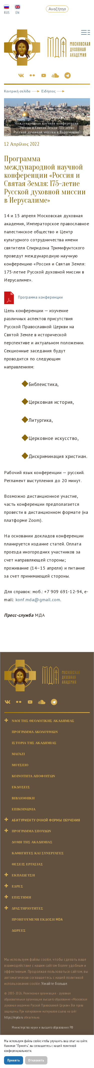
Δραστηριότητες (27, 908)
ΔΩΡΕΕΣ (19, 930)
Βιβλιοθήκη (23, 798)
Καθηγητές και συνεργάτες (38, 853)
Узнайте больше (54, 983)
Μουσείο (20, 765)
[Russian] (6, 6)
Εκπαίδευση (23, 875)
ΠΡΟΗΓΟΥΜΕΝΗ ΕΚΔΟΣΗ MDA (37, 919)
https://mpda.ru (13, 1017)
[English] (17, 6)
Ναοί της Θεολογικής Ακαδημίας (43, 721)
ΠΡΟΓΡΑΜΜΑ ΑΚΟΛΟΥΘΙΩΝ (35, 732)
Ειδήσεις (48, 91)
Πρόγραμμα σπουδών (31, 831)
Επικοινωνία (23, 809)
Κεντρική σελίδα (17, 91)
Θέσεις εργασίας (27, 864)
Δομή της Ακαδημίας (32, 842)
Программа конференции (40, 297)
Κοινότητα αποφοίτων (33, 776)
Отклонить (36, 1060)
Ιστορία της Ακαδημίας (34, 743)
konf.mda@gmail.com (38, 599)
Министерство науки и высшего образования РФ (42, 1027)
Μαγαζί (18, 754)
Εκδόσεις (21, 787)
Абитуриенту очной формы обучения (46, 820)
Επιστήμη (21, 897)
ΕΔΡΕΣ (17, 886)
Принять (13, 1060)
